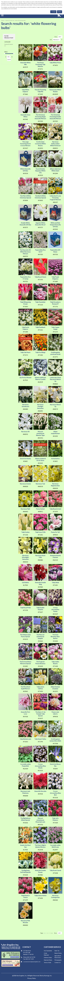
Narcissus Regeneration (55, 484)
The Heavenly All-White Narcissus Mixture (25, 252)
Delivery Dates (48, 957)
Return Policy (58, 953)
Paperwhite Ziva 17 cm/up (25, 278)
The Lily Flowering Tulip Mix (40, 90)
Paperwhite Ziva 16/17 (40, 251)
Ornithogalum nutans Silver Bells (55, 740)
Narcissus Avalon (25, 484)
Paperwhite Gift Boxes (55, 251)
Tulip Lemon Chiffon (40, 688)
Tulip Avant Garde (55, 870)
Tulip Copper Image (55, 328)
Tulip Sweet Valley (40, 739)
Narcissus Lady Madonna (25, 792)
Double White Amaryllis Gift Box (25, 224)
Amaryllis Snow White (25, 116)
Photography (58, 960)
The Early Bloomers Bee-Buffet (55, 636)
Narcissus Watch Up (55, 405)
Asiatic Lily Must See (25, 846)
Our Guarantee (48, 950)
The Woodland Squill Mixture (25, 688)
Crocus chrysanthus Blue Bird (55, 793)
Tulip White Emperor (25, 90)
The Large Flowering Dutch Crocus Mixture (25, 143)
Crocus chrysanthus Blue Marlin (40, 766)
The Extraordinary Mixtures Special (25, 662)
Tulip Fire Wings (40, 352)
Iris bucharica (55, 458)
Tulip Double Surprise (40, 608)
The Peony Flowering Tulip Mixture (40, 64)
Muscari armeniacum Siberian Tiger (40, 433)
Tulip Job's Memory (55, 819)
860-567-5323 (30, 959)
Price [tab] (5, 51)
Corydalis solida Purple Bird (25, 765)
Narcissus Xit (25, 431)
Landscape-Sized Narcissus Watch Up (55, 379)
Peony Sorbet (40, 509)
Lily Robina (25, 582)
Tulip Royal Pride (25, 607)
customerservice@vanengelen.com (31, 961)
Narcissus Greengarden (55, 896)
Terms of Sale (47, 962)
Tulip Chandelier (40, 302)
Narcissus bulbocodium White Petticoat (55, 143)
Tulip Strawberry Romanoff (55, 303)
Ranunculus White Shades (55, 90)
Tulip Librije (55, 582)
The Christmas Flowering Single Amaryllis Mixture (40, 116)
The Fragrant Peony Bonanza (40, 662)
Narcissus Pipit (25, 509)
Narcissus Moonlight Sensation (25, 557)
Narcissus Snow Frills (40, 556)
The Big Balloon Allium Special (25, 819)
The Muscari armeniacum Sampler (40, 636)
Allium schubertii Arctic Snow (40, 459)
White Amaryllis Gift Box (25, 170)
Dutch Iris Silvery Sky (55, 765)
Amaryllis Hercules (40, 791)
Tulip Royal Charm (40, 277)
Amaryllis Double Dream (40, 871)
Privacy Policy (31, 978)
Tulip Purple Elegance (55, 278)
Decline (59, 11)
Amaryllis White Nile (25, 63)
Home (2, 20)
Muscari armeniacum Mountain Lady (40, 820)
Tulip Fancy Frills (40, 532)
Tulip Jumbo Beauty (55, 662)
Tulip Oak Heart (25, 352)
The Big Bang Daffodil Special (25, 871)
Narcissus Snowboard (25, 405)
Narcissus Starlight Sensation (40, 406)
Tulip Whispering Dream (25, 303)
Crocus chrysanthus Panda (55, 609)
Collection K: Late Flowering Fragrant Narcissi (55, 197)
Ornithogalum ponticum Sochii (55, 353)
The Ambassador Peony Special (25, 635)
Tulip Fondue (25, 532)
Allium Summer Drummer (55, 688)
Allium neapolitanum (55, 432)
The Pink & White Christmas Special (25, 197)
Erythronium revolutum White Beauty (40, 143)
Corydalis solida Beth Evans (55, 846)
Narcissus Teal (40, 484)
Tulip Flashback (40, 327)
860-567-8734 (31, 957)
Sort (51, 39)
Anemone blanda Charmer (55, 556)
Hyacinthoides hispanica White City (40, 170)
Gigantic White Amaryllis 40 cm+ (40, 224)
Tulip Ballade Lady (25, 739)
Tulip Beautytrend (55, 509)
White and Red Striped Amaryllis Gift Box (55, 224)
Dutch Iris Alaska (25, 458)
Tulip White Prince (55, 62)
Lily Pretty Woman (25, 377)
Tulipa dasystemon (40, 895)
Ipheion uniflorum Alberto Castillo (40, 378)
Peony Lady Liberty (55, 713)
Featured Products (8, 45)
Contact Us (57, 962)
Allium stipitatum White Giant (55, 170)
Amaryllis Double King (40, 583)
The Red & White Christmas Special (40, 197)
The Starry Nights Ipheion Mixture (40, 846)
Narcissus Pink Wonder (25, 921)
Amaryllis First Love (25, 713)
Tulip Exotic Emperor (25, 328)
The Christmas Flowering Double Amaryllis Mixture (55, 116)
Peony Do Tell (55, 532)
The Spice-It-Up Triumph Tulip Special (40, 714)
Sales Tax (56, 950)
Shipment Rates (48, 960)
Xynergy (46, 975)
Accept (53, 11)
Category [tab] (7, 41)
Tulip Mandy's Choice (25, 896)
